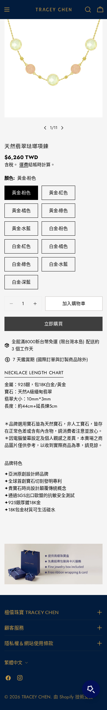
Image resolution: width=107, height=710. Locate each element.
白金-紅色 (21, 246)
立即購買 (53, 324)
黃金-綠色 (58, 210)
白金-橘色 (58, 246)
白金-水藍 (58, 264)
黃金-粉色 (21, 192)
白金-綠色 (21, 264)
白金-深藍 (21, 282)
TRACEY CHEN (36, 697)
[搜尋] (88, 9)
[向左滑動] (45, 128)
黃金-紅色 (58, 192)
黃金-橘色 (21, 210)
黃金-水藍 (21, 228)
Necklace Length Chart (34, 372)
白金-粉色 (58, 228)
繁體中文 (13, 662)
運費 (23, 164)
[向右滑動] (62, 128)
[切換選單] (7, 9)
